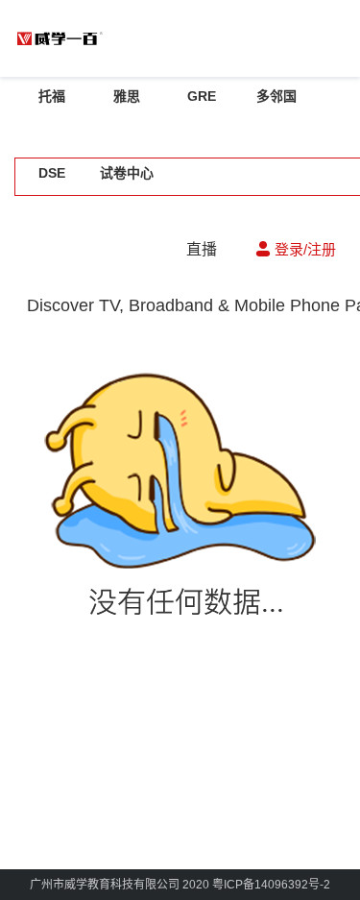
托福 (51, 96)
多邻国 (276, 96)
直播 (201, 249)
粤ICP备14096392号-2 (271, 884)
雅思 (126, 96)
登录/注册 (303, 249)
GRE (201, 96)
